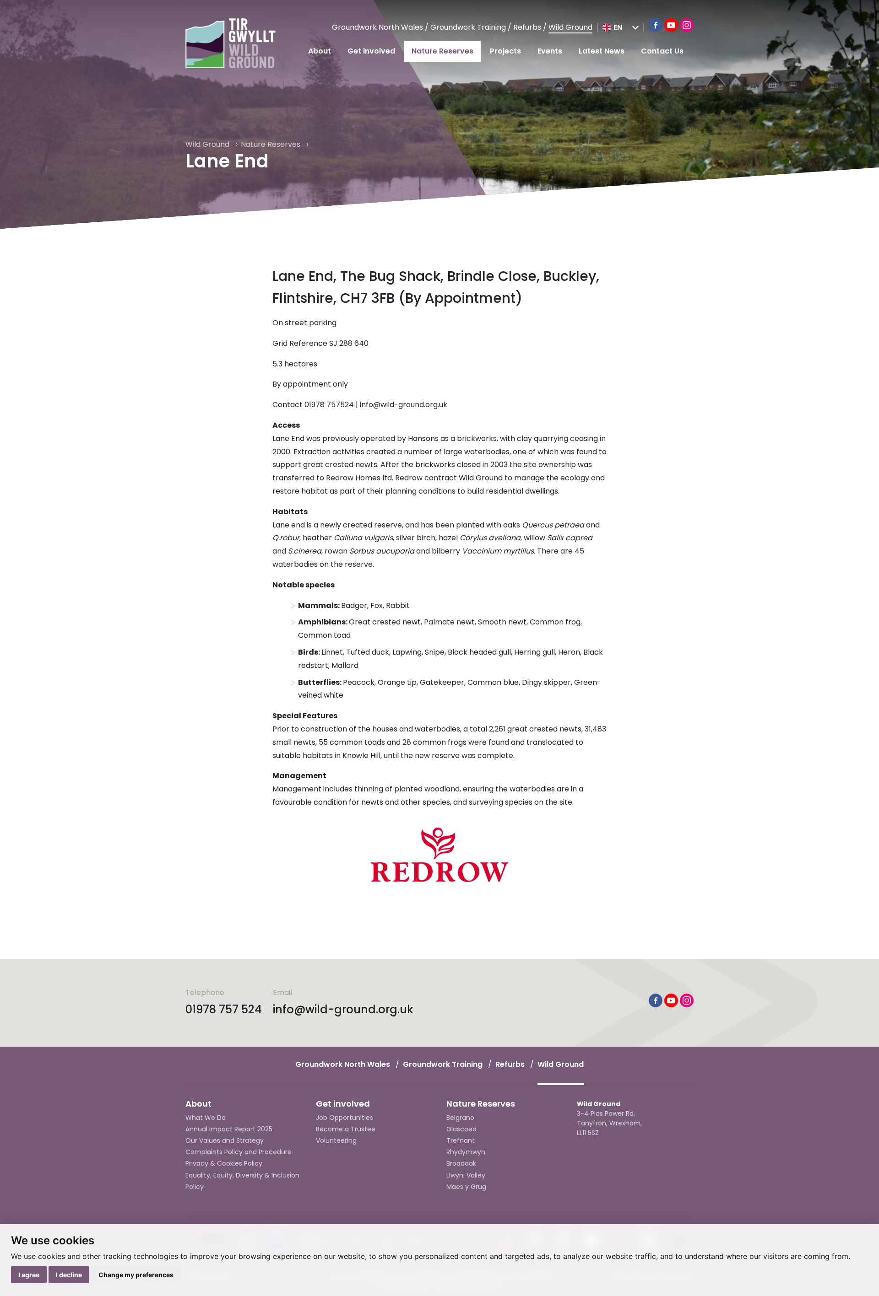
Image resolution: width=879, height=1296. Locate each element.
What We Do (205, 1117)
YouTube (671, 25)
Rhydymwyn (465, 1151)
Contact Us (662, 51)
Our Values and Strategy (224, 1140)
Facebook (655, 25)
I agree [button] (28, 1275)
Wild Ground (570, 27)
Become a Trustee (345, 1129)
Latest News (601, 51)
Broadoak (461, 1163)
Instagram (687, 25)
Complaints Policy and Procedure (238, 1151)
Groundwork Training (469, 27)
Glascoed (461, 1129)
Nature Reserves (442, 51)
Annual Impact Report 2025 (228, 1129)
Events (549, 51)
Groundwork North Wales (378, 27)
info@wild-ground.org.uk (343, 1009)
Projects (505, 51)
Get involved (371, 51)
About (319, 51)
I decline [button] (69, 1275)
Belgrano (460, 1117)
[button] (620, 27)
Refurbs (528, 27)
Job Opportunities (344, 1117)
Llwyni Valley (465, 1175)
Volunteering (336, 1140)
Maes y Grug (466, 1186)
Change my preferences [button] (136, 1275)
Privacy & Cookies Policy (223, 1163)
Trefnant (460, 1140)
